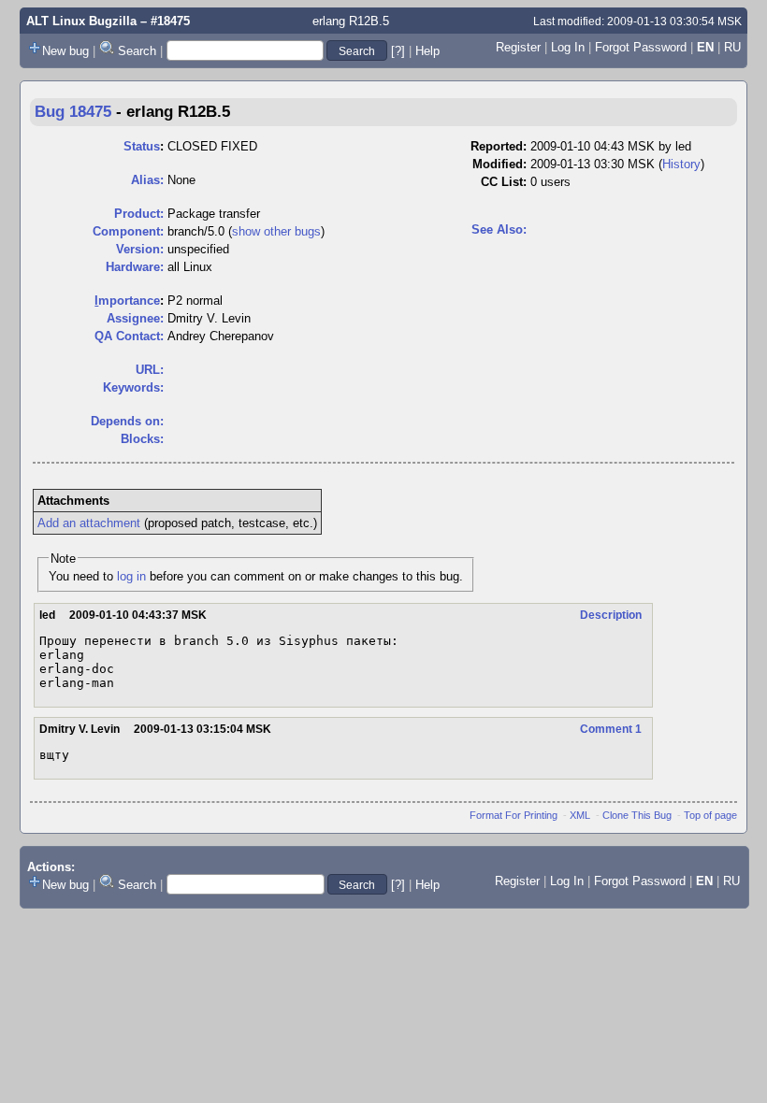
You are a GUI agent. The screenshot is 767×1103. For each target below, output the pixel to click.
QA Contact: (129, 336)
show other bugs (276, 231)
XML (580, 815)
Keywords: (133, 387)
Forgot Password (641, 47)
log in (131, 576)
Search (137, 51)
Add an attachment (88, 523)
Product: (139, 214)
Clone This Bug (637, 815)
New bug (65, 51)
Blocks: (142, 439)
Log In (568, 47)
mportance (127, 301)
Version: (140, 249)
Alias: (147, 180)
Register (518, 47)
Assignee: (135, 318)
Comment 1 (611, 729)
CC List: (504, 182)
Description (611, 615)
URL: (150, 370)
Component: (128, 231)
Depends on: (127, 421)
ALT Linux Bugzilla (81, 21)
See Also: (499, 229)
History (681, 164)
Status (141, 146)
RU (732, 47)
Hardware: (135, 267)
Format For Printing (513, 815)
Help (427, 51)
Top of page (710, 815)
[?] (398, 51)
